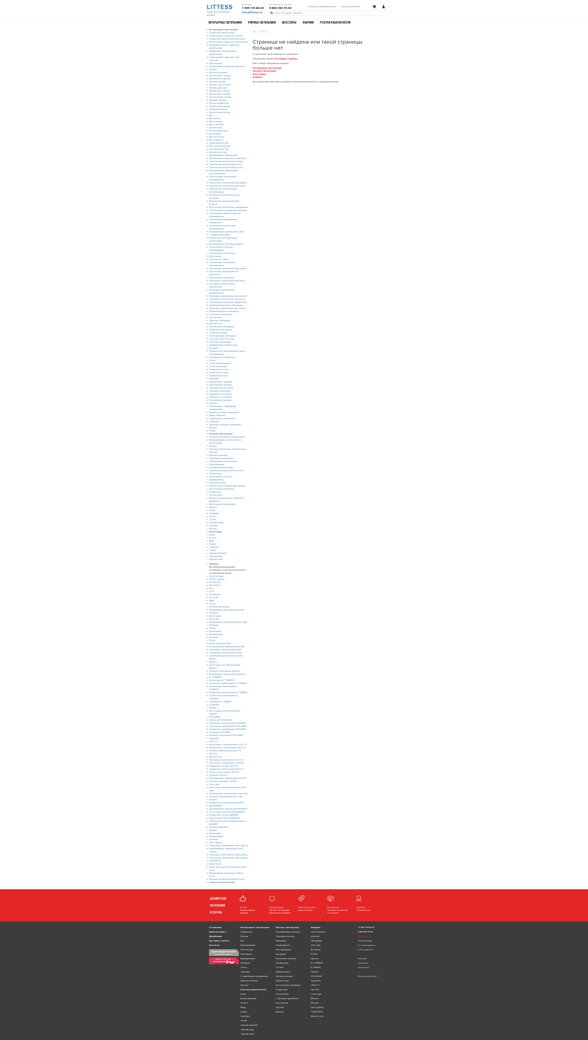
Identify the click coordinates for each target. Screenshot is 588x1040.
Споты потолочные (219, 372)
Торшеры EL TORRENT (220, 701)
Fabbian (213, 707)
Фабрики (308, 22)
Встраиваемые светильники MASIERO (228, 808)
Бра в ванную (216, 121)
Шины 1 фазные (217, 415)
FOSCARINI (214, 717)
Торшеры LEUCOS (218, 775)
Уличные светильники (262, 22)
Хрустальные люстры (219, 112)
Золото (213, 538)
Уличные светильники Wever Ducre (227, 879)
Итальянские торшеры (220, 384)
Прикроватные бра (218, 143)
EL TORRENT (215, 677)
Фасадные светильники (221, 467)
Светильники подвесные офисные (227, 66)
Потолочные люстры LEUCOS (224, 772)
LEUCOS (213, 753)
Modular (213, 830)
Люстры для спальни (219, 91)
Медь (212, 541)
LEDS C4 (213, 741)
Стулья (212, 519)
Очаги (212, 510)
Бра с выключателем (219, 146)
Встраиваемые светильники (223, 155)
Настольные (246, 949)
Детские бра (215, 127)
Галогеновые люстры (220, 75)
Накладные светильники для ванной (228, 296)
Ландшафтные (283, 945)
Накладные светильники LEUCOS (226, 759)
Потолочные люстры (219, 106)
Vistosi (212, 603)
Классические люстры (220, 97)
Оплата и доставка (350, 6)
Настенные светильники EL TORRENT (228, 683)
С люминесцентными (219, 234)
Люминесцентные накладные (224, 311)
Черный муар (215, 556)
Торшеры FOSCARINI (219, 732)
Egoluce (213, 662)
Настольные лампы (219, 259)
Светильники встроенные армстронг (227, 158)
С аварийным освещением (254, 976)
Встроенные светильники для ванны (227, 182)
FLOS (211, 591)
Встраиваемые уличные (288, 932)
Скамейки (214, 513)
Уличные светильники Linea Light (226, 796)
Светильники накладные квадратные (228, 302)
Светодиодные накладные (222, 335)
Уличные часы (216, 522)
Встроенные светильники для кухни (227, 185)
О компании (215, 927)
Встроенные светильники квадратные (228, 207)
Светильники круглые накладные (226, 305)
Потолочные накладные (221, 326)
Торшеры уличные (285, 936)
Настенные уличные (286, 958)
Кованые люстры (217, 100)
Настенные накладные (220, 314)
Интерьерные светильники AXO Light (228, 622)
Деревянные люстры (219, 78)
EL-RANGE (214, 704)
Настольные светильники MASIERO (227, 812)
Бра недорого (216, 140)
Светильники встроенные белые (226, 161)
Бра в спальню (216, 124)
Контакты (214, 945)
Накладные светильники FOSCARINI (227, 723)
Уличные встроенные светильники (227, 437)
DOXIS (212, 640)
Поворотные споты (219, 369)
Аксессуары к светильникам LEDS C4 (228, 744)
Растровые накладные (220, 329)
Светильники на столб (220, 476)
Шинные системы (249, 980)
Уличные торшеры (218, 455)
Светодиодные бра (219, 149)
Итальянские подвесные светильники (228, 42)
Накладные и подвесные (222, 357)
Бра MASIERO (215, 805)
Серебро (214, 547)
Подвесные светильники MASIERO (226, 802)
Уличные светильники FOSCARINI (226, 735)
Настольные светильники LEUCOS (226, 763)
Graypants (214, 738)
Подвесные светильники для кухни (227, 39)
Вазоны (213, 403)
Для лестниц (215, 317)
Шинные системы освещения (224, 412)
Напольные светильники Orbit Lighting (228, 857)
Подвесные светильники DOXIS (225, 652)
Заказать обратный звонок (322, 6)
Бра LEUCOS (215, 756)
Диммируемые (216, 479)
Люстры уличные (284, 976)
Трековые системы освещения (225, 424)
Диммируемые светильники (223, 345)
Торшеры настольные (220, 394)
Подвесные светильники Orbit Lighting (228, 845)
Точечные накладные (220, 342)
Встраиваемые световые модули (226, 244)
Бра (211, 115)
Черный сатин (216, 559)
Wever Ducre (215, 864)
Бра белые (214, 118)
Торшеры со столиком (220, 397)
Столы (212, 430)
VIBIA (211, 600)
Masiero (213, 799)
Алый (211, 534)
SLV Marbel (214, 594)
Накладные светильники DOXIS (225, 649)
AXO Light (214, 619)
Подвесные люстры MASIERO (224, 815)
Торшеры (214, 378)
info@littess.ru (252, 12)
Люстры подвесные (219, 103)
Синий (212, 550)
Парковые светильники (221, 458)
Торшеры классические (221, 388)
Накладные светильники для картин (227, 308)
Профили (214, 348)
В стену (213, 446)
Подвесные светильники (221, 32)
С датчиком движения (287, 998)
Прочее (213, 427)
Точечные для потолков (221, 339)
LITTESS (219, 7)
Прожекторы (215, 473)
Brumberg (213, 625)
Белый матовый (248, 998)
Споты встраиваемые (220, 363)
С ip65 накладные (218, 332)
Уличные (213, 613)
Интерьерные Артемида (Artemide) (226, 609)
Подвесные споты (218, 375)
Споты (212, 360)
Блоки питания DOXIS (220, 643)
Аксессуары (289, 22)
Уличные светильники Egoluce (224, 671)
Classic (212, 628)
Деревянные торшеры (220, 381)
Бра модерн (215, 133)
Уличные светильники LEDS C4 (225, 750)
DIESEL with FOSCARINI (220, 720)
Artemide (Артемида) (219, 606)
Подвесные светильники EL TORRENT (228, 692)
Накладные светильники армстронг (227, 280)
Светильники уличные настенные (226, 470)
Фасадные (281, 954)
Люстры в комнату (218, 72)
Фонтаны (213, 525)
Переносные (282, 980)
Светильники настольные (222, 253)
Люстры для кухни (218, 87)
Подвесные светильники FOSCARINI (227, 729)
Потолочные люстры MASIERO (224, 818)
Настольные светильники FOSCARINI (228, 726)
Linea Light (214, 784)
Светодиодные (216, 464)
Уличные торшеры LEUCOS (223, 781)
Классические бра (218, 130)
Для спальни (215, 63)
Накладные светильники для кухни (227, 299)
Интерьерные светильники (225, 22)
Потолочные (215, 495)
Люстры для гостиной (220, 84)
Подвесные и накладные (222, 418)
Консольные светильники (222, 504)
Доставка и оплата (219, 940)
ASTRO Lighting (216, 579)
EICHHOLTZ (215, 585)
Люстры (213, 69)
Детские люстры (217, 81)
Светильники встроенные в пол (225, 164)
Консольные (282, 1003)
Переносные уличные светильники (227, 485)
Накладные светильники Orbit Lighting (228, 854)
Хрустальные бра (218, 152)
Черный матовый (217, 553)
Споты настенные (218, 366)
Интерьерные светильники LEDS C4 (227, 747)
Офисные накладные (220, 320)
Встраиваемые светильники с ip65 (226, 231)
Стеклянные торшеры (220, 400)
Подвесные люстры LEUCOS (223, 766)
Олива (212, 544)
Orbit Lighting (215, 842)
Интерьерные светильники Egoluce (227, 674)
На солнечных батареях (221, 489)
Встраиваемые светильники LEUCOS (227, 778)
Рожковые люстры (218, 109)
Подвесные (215, 492)
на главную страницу (286, 58)
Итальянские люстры (219, 94)
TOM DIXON (215, 861)
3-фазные (214, 421)
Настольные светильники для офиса (228, 268)
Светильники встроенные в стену (226, 167)
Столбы (279, 967)
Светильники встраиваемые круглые (228, 210)
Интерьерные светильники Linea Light (228, 793)
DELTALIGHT (215, 582)
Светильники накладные (221, 277)
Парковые (281, 940)
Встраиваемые (247, 945)
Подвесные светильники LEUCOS (226, 769)
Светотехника (216, 576)
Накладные (246, 954)
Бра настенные (216, 136)
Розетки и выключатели (335, 22)
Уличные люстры (217, 482)
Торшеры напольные (220, 391)
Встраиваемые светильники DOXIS (227, 646)
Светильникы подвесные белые (225, 35)
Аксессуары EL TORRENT (222, 680)
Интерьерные (216, 634)
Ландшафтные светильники (223, 461)
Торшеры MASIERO (218, 827)
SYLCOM (213, 597)
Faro (211, 588)
